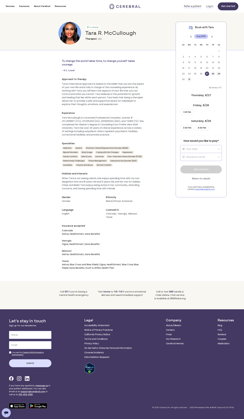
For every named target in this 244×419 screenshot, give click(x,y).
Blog (220, 325)
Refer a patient (192, 6)
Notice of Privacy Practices (98, 330)
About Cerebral (42, 6)
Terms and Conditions (96, 339)
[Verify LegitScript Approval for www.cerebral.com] (108, 367)
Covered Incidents (94, 352)
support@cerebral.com (205, 189)
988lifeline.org (178, 298)
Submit (30, 363)
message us (41, 385)
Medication (223, 343)
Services (10, 6)
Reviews (222, 334)
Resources (60, 6)
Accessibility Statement (97, 325)
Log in (209, 6)
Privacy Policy (91, 343)
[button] (201, 178)
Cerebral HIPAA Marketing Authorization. (28, 353)
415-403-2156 (25, 394)
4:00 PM (202, 127)
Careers (170, 330)
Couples (222, 339)
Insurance (24, 6)
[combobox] (201, 149)
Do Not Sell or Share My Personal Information (108, 348)
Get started (201, 169)
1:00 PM (187, 112)
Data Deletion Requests (96, 357)
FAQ (220, 330)
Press (169, 334)
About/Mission (173, 325)
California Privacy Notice (97, 334)
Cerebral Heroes (175, 343)
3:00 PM (187, 127)
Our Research (173, 339)
